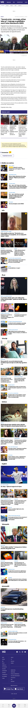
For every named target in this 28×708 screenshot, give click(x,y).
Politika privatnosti (15, 675)
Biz (3, 661)
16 (6, 329)
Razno (15, 248)
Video (12, 657)
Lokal (3, 678)
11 (6, 192)
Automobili (4, 676)
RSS (11, 679)
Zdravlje (4, 665)
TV (11, 659)
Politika (3, 248)
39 (6, 165)
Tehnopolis (4, 674)
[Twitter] (19, 652)
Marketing (13, 670)
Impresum (13, 672)
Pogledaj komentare (7, 155)
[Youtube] (25, 652)
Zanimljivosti (4, 622)
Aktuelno (3, 359)
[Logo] (2, 2)
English (16, 499)
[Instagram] (22, 652)
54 (6, 202)
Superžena (4, 670)
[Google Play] (9, 688)
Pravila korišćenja (15, 673)
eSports (4, 672)
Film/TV (2, 422)
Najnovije (9, 2)
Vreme (12, 663)
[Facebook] (17, 652)
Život (2, 16)
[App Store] (19, 688)
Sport (3, 659)
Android (16, 561)
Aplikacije (13, 677)
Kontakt (12, 681)
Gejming (10, 577)
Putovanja (4, 666)
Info (3, 657)
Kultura (4, 668)
